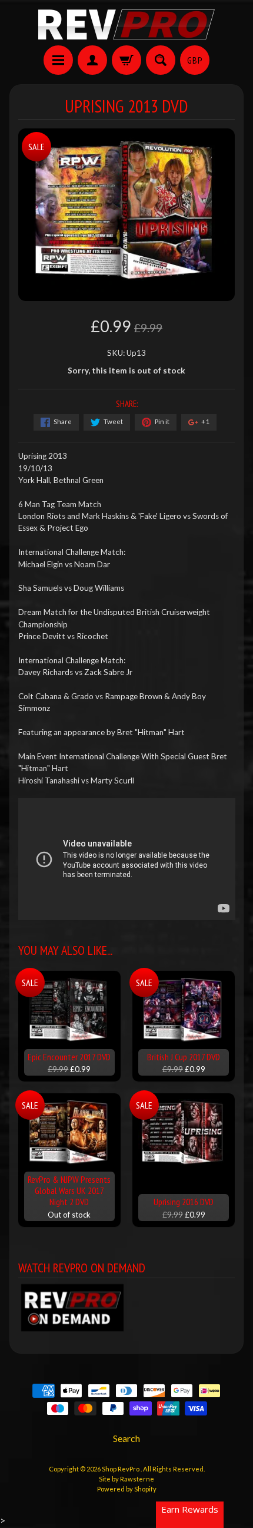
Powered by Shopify (127, 1489)
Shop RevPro (121, 1469)
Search (126, 1438)
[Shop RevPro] (126, 24)
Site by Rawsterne (126, 1479)
